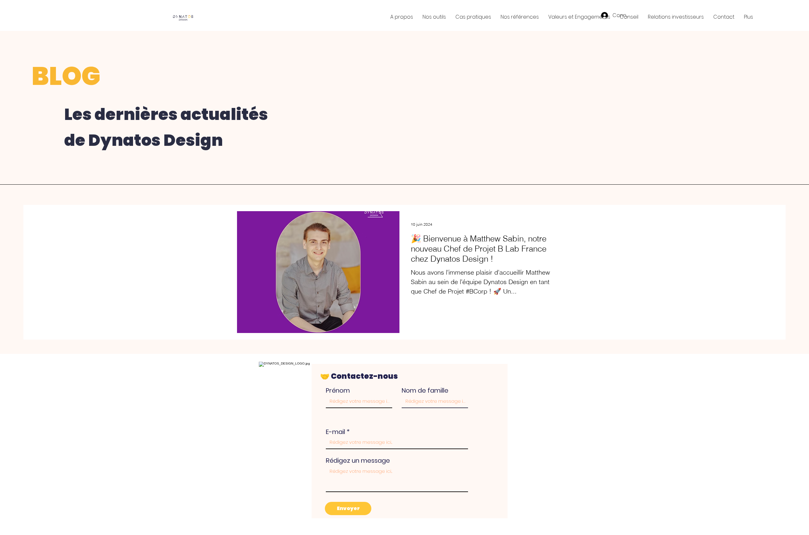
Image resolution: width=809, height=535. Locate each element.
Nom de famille (425, 390)
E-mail (335, 432)
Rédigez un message (358, 460)
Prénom (338, 390)
